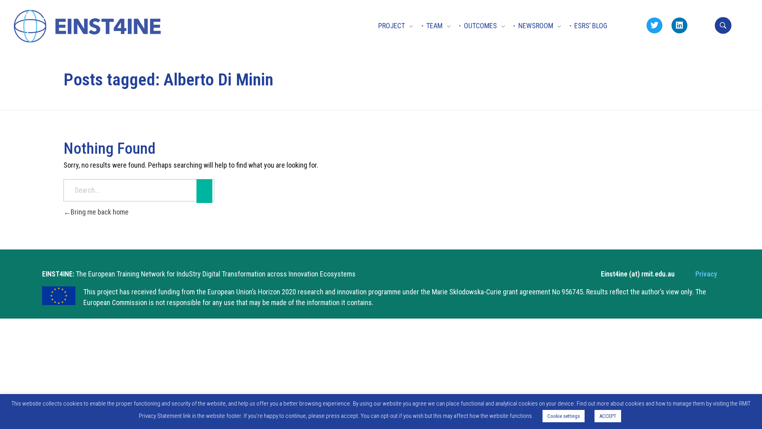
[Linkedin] (679, 25)
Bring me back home (100, 212)
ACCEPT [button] (607, 416)
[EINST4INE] (88, 27)
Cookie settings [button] (563, 416)
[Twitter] (654, 25)
